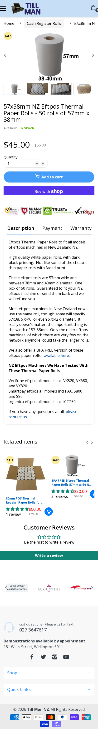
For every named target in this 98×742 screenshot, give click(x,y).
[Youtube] (66, 658)
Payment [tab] (52, 228)
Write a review (49, 555)
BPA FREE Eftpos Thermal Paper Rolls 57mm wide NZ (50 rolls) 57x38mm (71, 483)
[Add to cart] (48, 511)
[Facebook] (32, 658)
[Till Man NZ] (25, 8)
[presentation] (87, 442)
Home (9, 23)
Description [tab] (20, 228)
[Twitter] (43, 658)
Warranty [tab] (81, 228)
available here (56, 355)
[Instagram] (55, 658)
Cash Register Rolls (44, 23)
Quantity (11, 157)
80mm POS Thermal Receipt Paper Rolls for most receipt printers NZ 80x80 (25, 501)
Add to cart (52, 177)
